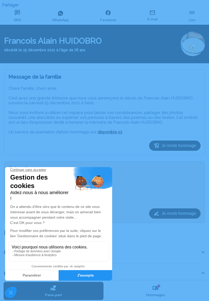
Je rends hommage (179, 145)
